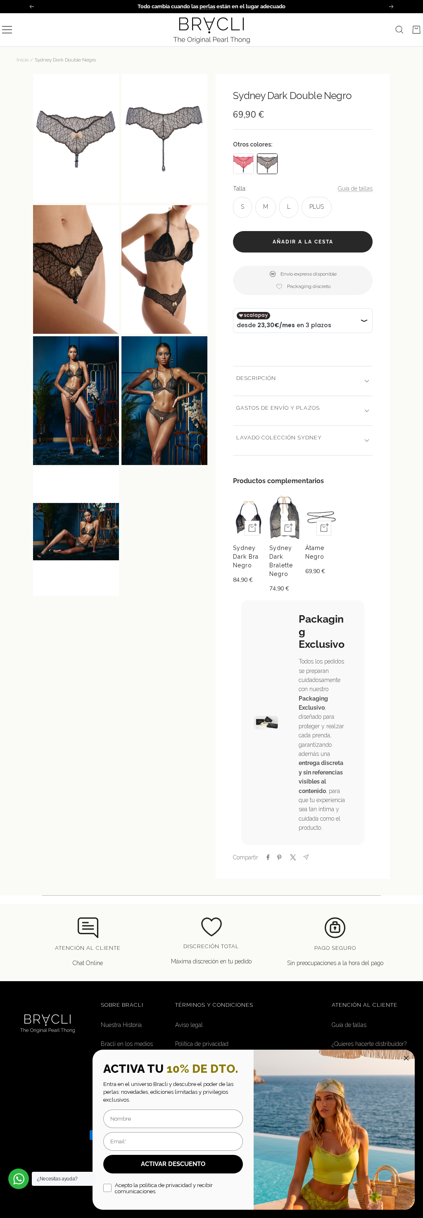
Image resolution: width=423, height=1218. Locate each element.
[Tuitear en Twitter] (292, 857)
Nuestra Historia (121, 1025)
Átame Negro (314, 552)
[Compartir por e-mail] (306, 857)
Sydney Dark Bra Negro (246, 557)
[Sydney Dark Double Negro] (267, 163)
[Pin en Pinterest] (279, 857)
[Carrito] (416, 30)
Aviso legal (189, 1025)
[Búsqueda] (399, 30)
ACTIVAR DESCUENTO (173, 1164)
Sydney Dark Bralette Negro (281, 561)
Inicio (23, 60)
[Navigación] (7, 30)
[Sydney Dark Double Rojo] (243, 163)
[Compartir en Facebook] (268, 857)
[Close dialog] (406, 1058)
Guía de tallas (355, 188)
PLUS (316, 206)
